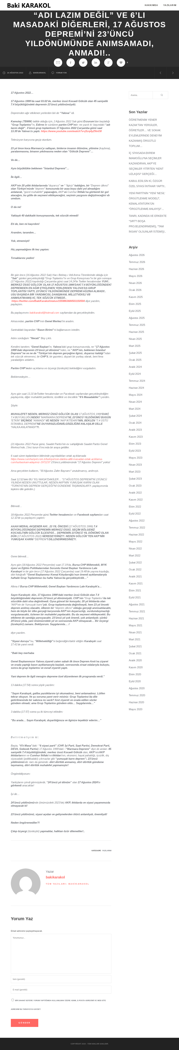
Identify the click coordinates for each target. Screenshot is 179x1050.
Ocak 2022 (135, 569)
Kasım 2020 (136, 667)
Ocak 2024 (135, 422)
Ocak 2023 (135, 485)
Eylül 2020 (135, 681)
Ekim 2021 (135, 590)
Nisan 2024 (135, 401)
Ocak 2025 (135, 359)
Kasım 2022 (136, 499)
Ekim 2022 (135, 506)
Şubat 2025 (135, 352)
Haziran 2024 (136, 387)
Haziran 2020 (136, 702)
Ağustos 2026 (137, 255)
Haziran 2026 (136, 268)
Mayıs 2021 (135, 625)
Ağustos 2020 (137, 688)
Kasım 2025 (136, 296)
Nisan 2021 (135, 632)
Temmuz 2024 (137, 380)
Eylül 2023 (135, 450)
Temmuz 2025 (137, 324)
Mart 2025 (134, 345)
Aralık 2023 (135, 429)
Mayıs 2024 (135, 394)
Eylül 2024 (135, 373)
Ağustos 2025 (137, 317)
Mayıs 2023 (135, 457)
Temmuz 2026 (137, 261)
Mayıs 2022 (135, 541)
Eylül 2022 (135, 513)
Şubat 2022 (135, 562)
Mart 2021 (134, 639)
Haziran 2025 (136, 331)
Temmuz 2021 (137, 611)
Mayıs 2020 (135, 709)
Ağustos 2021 (137, 604)
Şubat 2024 (135, 415)
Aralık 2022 (135, 492)
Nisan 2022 (135, 548)
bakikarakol (39, 73)
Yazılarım (106, 851)
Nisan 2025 (135, 338)
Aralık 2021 (135, 576)
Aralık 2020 (135, 660)
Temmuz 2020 (137, 695)
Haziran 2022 (136, 534)
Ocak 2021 (135, 653)
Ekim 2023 (135, 443)
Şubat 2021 (135, 646)
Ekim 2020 (135, 674)
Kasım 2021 (136, 583)
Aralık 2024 (135, 366)
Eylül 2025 (135, 310)
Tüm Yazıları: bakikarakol (68, 884)
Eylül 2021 (135, 597)
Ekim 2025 (135, 303)
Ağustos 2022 (137, 520)
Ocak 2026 (135, 289)
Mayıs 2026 (135, 275)
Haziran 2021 (136, 618)
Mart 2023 (134, 471)
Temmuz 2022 (137, 527)
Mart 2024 (134, 408)
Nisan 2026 (135, 282)
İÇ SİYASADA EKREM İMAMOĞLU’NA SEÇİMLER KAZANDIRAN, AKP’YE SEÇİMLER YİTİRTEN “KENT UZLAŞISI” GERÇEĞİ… (146, 163)
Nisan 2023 (135, 464)
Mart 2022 (134, 555)
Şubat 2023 (135, 478)
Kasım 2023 (136, 436)
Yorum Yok (61, 73)
